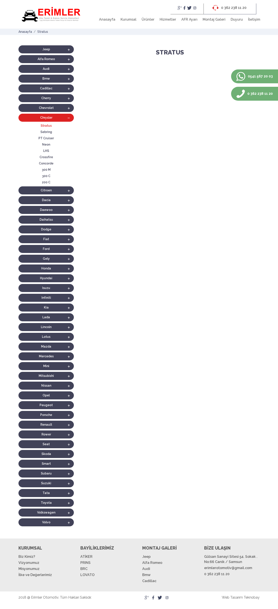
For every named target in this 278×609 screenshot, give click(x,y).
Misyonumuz (29, 569)
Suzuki (46, 483)
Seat (46, 444)
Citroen (46, 190)
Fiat (46, 239)
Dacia (46, 200)
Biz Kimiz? (26, 557)
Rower (46, 434)
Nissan (46, 385)
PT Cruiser (46, 138)
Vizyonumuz (28, 563)
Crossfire (46, 157)
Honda (46, 268)
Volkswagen (46, 512)
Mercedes (46, 356)
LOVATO (87, 575)
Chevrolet (46, 108)
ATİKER (86, 557)
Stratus (42, 31)
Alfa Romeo (46, 59)
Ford (46, 249)
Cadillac (46, 88)
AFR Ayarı (189, 19)
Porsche (46, 415)
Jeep (46, 49)
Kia (46, 307)
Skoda (46, 454)
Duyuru (237, 19)
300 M (46, 169)
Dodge (46, 229)
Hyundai (46, 278)
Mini (46, 366)
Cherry (46, 98)
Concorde (46, 163)
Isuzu (46, 288)
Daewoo (46, 210)
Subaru (46, 473)
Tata (46, 493)
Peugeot (46, 405)
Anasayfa (107, 19)
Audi (46, 69)
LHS (46, 151)
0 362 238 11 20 (233, 8)
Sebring (46, 132)
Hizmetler (168, 19)
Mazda (46, 346)
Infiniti (46, 297)
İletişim (254, 19)
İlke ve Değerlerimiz (35, 575)
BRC (84, 569)
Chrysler (46, 117)
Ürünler (148, 19)
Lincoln (46, 327)
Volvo (46, 522)
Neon (46, 144)
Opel (46, 395)
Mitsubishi (46, 376)
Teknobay (252, 597)
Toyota (46, 502)
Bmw (46, 78)
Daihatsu (46, 219)
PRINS (85, 563)
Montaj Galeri (214, 19)
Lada (46, 317)
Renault (46, 424)
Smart (46, 463)
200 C (46, 182)
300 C (46, 176)
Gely (46, 258)
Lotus (46, 336)
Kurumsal (128, 19)
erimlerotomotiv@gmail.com (228, 568)
